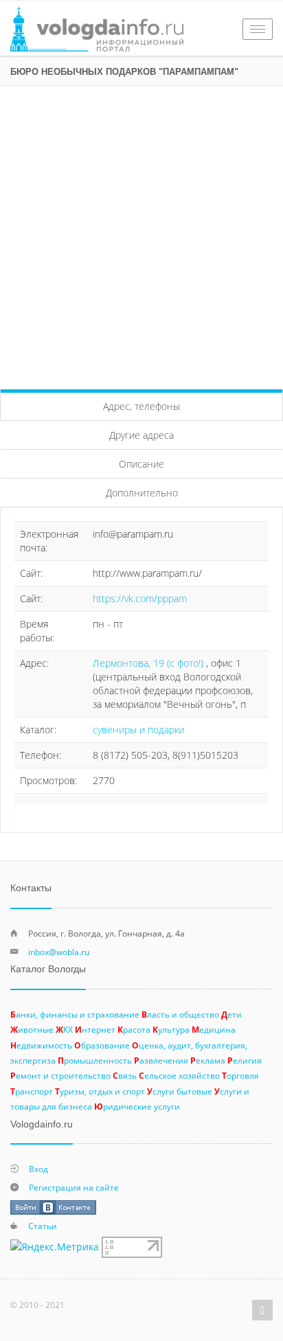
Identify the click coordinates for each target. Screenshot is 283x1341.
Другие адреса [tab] (141, 435)
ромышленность (95, 1060)
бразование (102, 1045)
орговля (240, 1075)
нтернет (95, 1029)
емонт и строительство (60, 1075)
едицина (214, 1029)
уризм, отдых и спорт (100, 1091)
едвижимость (41, 1045)
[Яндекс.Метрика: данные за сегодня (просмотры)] (54, 1246)
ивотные (32, 1029)
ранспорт (31, 1091)
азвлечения (161, 1060)
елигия (244, 1060)
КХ (64, 1029)
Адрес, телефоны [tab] (141, 406)
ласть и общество (180, 1014)
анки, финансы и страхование (74, 1014)
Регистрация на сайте (74, 1187)
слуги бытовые (179, 1091)
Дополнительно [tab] (142, 492)
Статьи (42, 1225)
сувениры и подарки (138, 729)
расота (133, 1029)
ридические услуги (137, 1106)
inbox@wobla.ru (58, 951)
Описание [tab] (141, 463)
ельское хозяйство (179, 1075)
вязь (125, 1075)
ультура (171, 1029)
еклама (207, 1060)
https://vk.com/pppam (140, 598)
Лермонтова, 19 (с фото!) (149, 662)
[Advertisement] (141, 234)
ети (231, 1014)
